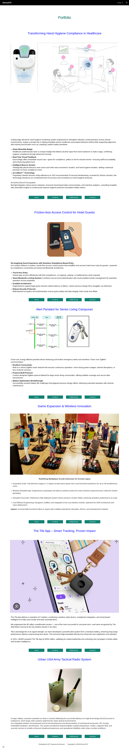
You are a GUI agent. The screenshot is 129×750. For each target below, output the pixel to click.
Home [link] (119, 3)
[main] (64, 17)
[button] (126, 2)
